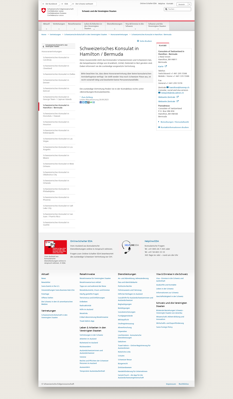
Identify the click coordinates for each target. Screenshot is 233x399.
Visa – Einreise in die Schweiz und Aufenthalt (170, 279)
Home (43, 35)
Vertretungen (59, 24)
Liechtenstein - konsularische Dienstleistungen (129, 336)
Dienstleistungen (114, 24)
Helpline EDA (152, 241)
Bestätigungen (124, 308)
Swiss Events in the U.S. (50, 286)
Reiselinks (84, 313)
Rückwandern (85, 347)
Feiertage (45, 294)
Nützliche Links (124, 352)
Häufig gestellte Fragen (89, 294)
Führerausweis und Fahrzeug (129, 290)
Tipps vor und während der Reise (93, 286)
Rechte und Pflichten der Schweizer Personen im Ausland (94, 362)
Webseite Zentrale (167, 97)
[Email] (93, 102)
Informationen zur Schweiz (167, 293)
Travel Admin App (87, 321)
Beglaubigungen (125, 304)
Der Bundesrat (51, 4)
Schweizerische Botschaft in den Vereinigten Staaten (85, 35)
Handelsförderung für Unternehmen (132, 371)
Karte (161, 66)
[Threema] (88, 102)
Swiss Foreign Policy (164, 327)
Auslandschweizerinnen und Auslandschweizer (91, 351)
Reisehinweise (74, 24)
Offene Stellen (47, 298)
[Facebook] (81, 102)
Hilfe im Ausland (86, 309)
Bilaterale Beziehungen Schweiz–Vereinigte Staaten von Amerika (169, 311)
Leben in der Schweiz (165, 289)
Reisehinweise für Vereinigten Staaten (95, 278)
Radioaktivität (85, 306)
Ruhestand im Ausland (89, 343)
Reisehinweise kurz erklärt (90, 282)
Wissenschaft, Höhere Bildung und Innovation (170, 318)
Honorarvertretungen (119, 35)
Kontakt (161, 45)
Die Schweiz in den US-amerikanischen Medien (57, 303)
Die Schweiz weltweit (84, 4)
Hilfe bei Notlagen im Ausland (130, 294)
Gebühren (122, 342)
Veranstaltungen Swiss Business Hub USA (57, 290)
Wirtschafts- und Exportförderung (170, 323)
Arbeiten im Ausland (88, 339)
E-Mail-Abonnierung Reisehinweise (94, 317)
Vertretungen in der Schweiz (91, 335)
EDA (66, 4)
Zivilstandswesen (125, 367)
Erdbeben (84, 302)
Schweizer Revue (125, 360)
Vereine (83, 357)
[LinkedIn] (86, 102)
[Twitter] (83, 102)
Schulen (121, 356)
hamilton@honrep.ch (179, 87)
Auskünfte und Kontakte (166, 285)
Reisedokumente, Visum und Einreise (95, 290)
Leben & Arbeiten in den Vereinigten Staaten (93, 26)
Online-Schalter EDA (81, 241)
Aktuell (46, 24)
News (43, 278)
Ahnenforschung (125, 327)
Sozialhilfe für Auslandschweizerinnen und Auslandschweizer (135, 299)
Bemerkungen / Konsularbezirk (174, 122)
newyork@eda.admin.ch (172, 93)
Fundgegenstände (125, 316)
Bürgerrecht (123, 364)
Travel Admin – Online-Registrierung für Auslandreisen (134, 346)
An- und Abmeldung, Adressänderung (133, 278)
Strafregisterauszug (126, 324)
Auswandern (85, 367)
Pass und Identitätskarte (127, 282)
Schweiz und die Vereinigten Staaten (157, 25)
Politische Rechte (125, 286)
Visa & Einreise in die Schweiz (135, 25)
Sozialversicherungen (126, 312)
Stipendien (122, 331)
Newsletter (45, 282)
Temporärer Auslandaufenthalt (92, 371)
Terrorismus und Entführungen (92, 298)
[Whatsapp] (91, 102)
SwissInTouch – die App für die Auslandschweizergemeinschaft (131, 376)
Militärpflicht (123, 320)
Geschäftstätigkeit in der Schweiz (169, 297)
